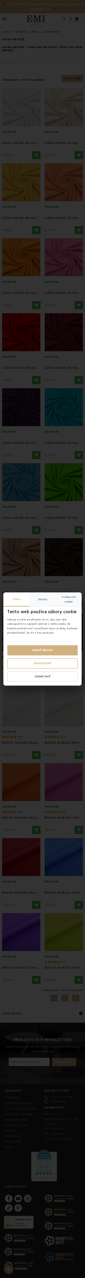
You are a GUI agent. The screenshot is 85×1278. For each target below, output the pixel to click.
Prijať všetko (42, 650)
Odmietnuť (42, 677)
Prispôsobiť (42, 663)
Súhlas (16, 599)
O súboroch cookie (68, 599)
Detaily (42, 599)
